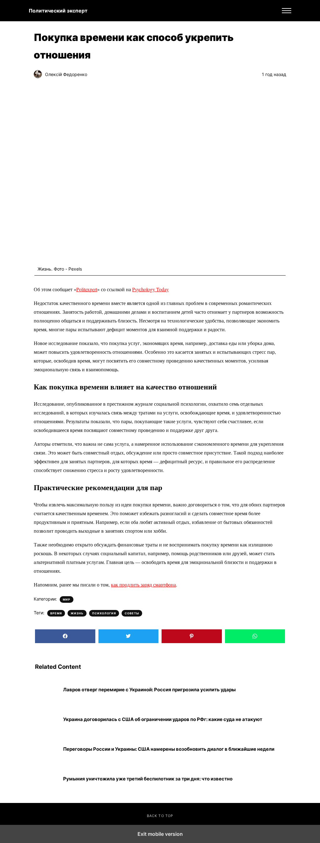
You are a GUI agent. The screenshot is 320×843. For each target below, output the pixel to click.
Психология (104, 613)
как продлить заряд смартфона (143, 584)
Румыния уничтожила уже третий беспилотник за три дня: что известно (147, 779)
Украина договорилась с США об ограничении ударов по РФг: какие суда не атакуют (162, 719)
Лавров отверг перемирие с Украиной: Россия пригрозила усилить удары (149, 690)
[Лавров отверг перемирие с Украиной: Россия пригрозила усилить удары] (46, 689)
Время (56, 613)
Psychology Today (150, 289)
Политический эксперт (58, 11)
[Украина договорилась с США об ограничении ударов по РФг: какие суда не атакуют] (46, 719)
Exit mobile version (160, 834)
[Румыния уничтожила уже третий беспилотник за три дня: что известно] (46, 778)
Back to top (160, 816)
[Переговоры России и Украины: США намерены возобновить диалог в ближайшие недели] (46, 749)
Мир (66, 599)
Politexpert (86, 289)
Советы (132, 613)
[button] (286, 10)
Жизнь (77, 613)
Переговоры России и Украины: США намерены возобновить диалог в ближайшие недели (168, 749)
